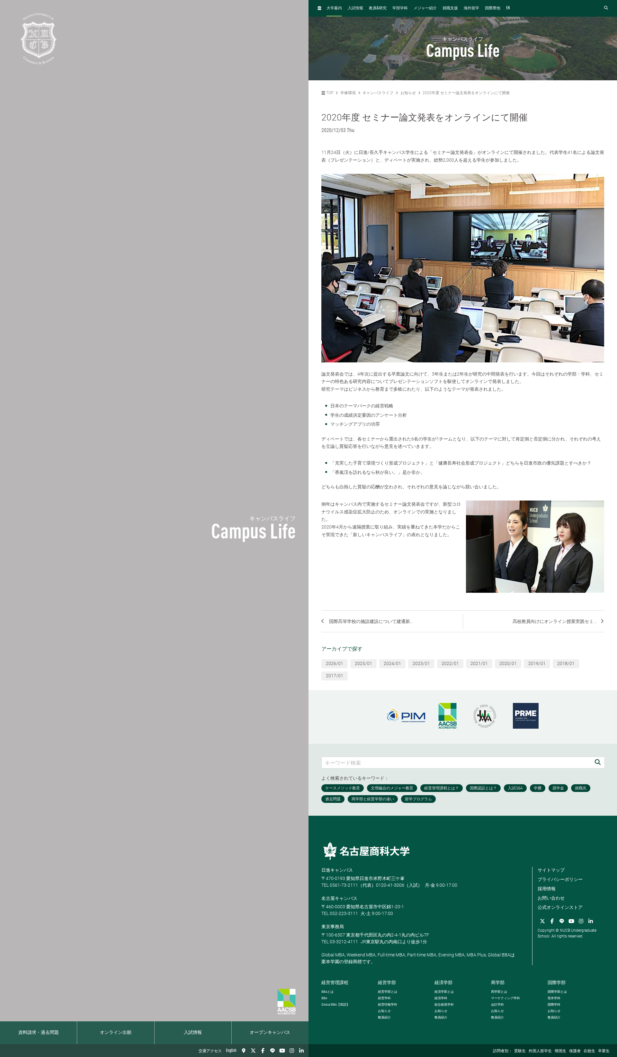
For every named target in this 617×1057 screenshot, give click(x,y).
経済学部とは (444, 991)
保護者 (575, 1051)
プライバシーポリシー (560, 879)
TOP (329, 93)
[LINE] (272, 1050)
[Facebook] (263, 1050)
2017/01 (334, 675)
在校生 (589, 1051)
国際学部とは (557, 991)
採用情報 (547, 888)
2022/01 (450, 663)
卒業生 (604, 1051)
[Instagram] (292, 1050)
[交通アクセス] (243, 1050)
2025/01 (363, 663)
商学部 (498, 982)
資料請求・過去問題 (38, 1032)
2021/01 (479, 663)
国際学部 (557, 982)
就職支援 (450, 8)
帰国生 (560, 1051)
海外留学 (471, 8)
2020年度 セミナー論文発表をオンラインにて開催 (466, 93)
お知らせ (408, 93)
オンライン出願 (115, 1032)
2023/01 (421, 663)
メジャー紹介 (425, 8)
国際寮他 (492, 8)
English (231, 1050)
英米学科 (554, 998)
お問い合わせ (551, 898)
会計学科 (497, 1004)
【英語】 (335, 1004)
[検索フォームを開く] (606, 8)
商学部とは (499, 991)
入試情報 (193, 1032)
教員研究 (378, 8)
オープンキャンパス (270, 1032)
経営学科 (384, 998)
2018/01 (566, 663)
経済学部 (443, 982)
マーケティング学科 (505, 998)
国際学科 (554, 1004)
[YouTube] (282, 1050)
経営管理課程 (334, 982)
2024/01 (392, 663)
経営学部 (387, 982)
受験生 (520, 1051)
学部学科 (400, 8)
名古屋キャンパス (339, 898)
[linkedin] (301, 1050)
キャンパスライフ (377, 93)
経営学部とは (387, 991)
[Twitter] (253, 1050)
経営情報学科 (387, 1004)
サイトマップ (551, 870)
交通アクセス (210, 1051)
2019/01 (537, 663)
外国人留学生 (540, 1051)
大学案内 (334, 8)
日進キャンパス (337, 870)
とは (327, 991)
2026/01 (334, 663)
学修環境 (348, 93)
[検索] (597, 762)
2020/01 (508, 663)
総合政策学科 (444, 1004)
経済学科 (440, 998)
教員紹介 (384, 1017)
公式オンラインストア (560, 907)
